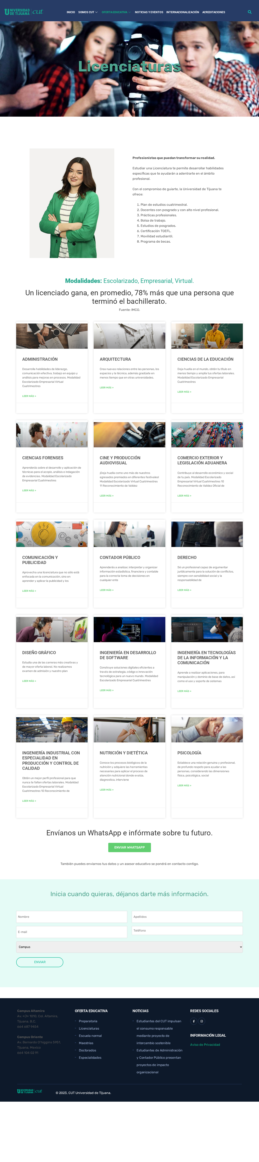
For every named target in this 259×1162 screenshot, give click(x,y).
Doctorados (87, 1050)
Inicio (71, 12)
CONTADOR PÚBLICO (120, 557)
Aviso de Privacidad (205, 1045)
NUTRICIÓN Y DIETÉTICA (124, 753)
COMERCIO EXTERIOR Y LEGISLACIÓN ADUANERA (202, 460)
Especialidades (90, 1058)
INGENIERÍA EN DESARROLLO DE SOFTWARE (128, 655)
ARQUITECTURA (115, 359)
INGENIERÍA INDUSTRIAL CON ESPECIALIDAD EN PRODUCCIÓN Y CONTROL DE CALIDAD (51, 761)
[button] (249, 12)
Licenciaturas (89, 1028)
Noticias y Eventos (149, 12)
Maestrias (86, 1043)
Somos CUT (86, 12)
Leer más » (29, 396)
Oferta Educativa (114, 12)
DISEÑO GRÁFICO (39, 652)
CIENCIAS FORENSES (42, 457)
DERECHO (186, 557)
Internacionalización (182, 12)
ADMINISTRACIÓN (40, 359)
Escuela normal (90, 1036)
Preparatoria (88, 1021)
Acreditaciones (213, 12)
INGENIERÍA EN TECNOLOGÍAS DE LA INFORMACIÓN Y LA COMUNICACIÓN (206, 657)
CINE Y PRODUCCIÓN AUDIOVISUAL (120, 460)
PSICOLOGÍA (189, 753)
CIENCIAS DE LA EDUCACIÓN (205, 359)
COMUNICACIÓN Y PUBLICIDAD (40, 560)
